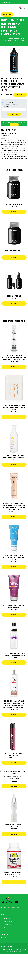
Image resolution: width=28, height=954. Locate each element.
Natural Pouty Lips (9, 921)
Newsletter (7, 106)
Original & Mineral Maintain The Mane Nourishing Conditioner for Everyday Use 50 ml (14, 407)
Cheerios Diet (8, 924)
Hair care (11, 133)
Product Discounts (9, 102)
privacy (11, 117)
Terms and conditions (19, 949)
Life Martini (7, 918)
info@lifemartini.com (6, 2)
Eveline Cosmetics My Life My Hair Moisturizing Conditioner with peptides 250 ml (14, 557)
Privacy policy (11, 951)
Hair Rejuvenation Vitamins (14, 204)
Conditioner (17, 133)
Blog (5, 927)
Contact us (9, 949)
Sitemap (18, 951)
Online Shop (7, 14)
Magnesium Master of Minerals (14, 250)
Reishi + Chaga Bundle (14, 296)
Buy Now (20, 94)
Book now (14, 125)
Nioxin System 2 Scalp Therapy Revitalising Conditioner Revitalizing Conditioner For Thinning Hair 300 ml (14, 357)
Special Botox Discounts (10, 104)
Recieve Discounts (14, 114)
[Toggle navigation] (3, 8)
